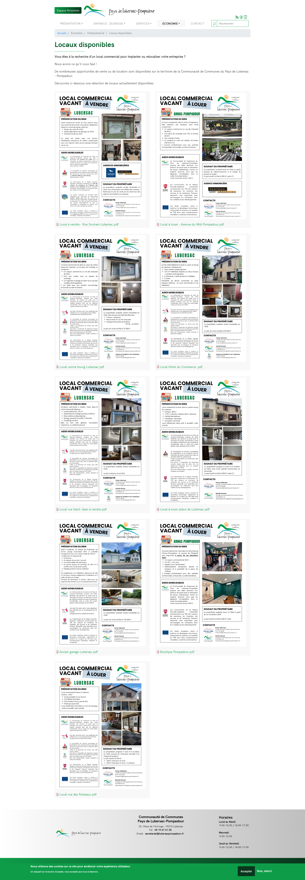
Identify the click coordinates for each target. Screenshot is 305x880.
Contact (197, 23)
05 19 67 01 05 (163, 829)
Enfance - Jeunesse (108, 23)
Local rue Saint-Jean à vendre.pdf (83, 509)
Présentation (70, 23)
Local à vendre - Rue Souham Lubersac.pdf (89, 224)
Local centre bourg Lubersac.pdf (81, 367)
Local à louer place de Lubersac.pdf (185, 509)
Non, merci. (264, 871)
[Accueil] (118, 10)
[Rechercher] (214, 23)
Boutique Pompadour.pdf (177, 652)
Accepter (246, 871)
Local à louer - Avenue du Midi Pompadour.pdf (192, 224)
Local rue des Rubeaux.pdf (78, 794)
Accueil (61, 33)
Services (142, 23)
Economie (170, 23)
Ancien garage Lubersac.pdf (78, 652)
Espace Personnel (68, 10)
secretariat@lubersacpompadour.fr (164, 833)
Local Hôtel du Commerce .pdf (181, 367)
